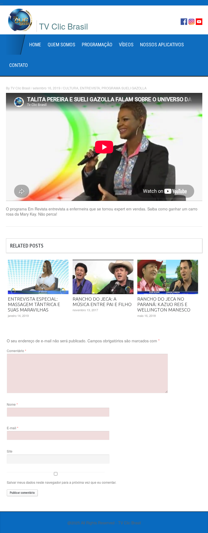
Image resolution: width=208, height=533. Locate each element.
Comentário (16, 350)
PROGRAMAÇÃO (97, 44)
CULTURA (70, 88)
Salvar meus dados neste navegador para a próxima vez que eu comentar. (61, 482)
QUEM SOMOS (61, 44)
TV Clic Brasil (20, 88)
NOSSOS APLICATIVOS (162, 44)
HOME (35, 44)
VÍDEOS (126, 44)
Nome (12, 404)
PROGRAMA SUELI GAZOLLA (124, 88)
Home (16, 44)
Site (9, 451)
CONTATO (18, 65)
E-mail (12, 427)
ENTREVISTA (90, 88)
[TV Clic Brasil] (20, 19)
